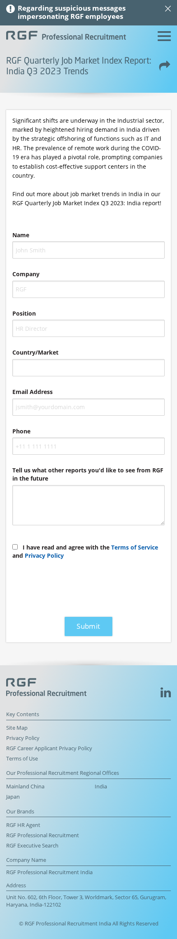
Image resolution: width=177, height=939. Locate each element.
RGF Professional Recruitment (42, 835)
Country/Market (35, 352)
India (101, 786)
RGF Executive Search (32, 845)
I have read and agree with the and (85, 551)
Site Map (17, 727)
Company (26, 274)
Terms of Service (134, 547)
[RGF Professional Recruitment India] (66, 36)
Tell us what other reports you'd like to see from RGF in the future (87, 474)
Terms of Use (22, 758)
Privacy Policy (44, 555)
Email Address (32, 392)
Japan (13, 796)
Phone (21, 431)
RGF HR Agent (23, 825)
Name (20, 235)
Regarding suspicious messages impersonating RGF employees (72, 12)
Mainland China (25, 786)
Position (24, 313)
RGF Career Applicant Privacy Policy (49, 748)
